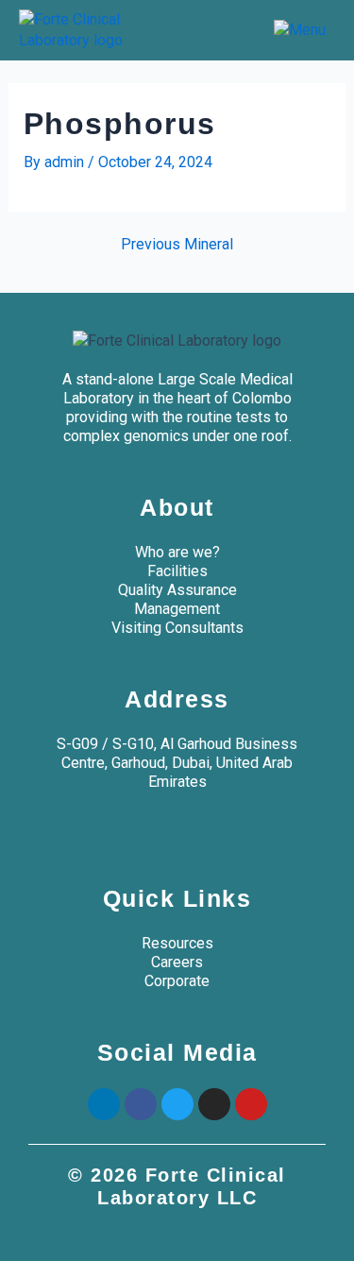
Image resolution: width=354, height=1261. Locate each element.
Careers (177, 962)
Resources (177, 943)
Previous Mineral (177, 244)
